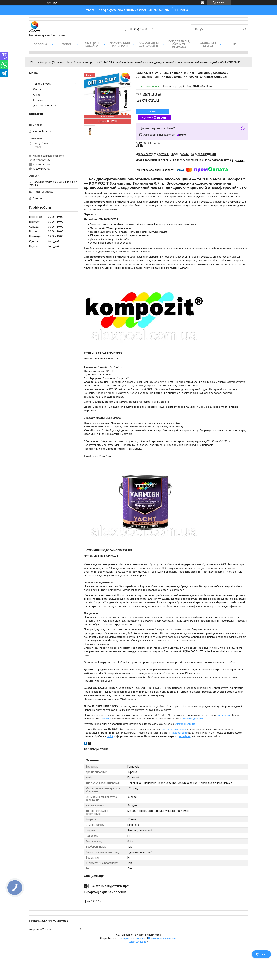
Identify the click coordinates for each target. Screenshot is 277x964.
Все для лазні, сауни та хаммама (179, 44)
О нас (36, 94)
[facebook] (85, 743)
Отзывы (38, 100)
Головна (40, 44)
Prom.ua (156, 934)
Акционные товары (40, 929)
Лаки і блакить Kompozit (81, 62)
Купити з (147, 117)
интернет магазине (174, 728)
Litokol (66, 44)
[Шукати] (244, 29)
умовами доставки (193, 718)
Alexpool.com (179, 732)
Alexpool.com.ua (185, 723)
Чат (264, 954)
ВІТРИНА (181, 10)
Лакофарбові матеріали (120, 44)
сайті (110, 736)
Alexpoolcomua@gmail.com (48, 155)
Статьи (37, 89)
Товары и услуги (43, 83)
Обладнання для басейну (149, 44)
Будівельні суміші (208, 44)
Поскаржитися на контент (133, 938)
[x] (89, 743)
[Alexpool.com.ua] (34, 27)
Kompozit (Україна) (52, 62)
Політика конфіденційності (162, 938)
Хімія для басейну (92, 44)
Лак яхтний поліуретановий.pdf (109, 886)
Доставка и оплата (44, 105)
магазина (105, 718)
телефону (224, 714)
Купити (152, 111)
